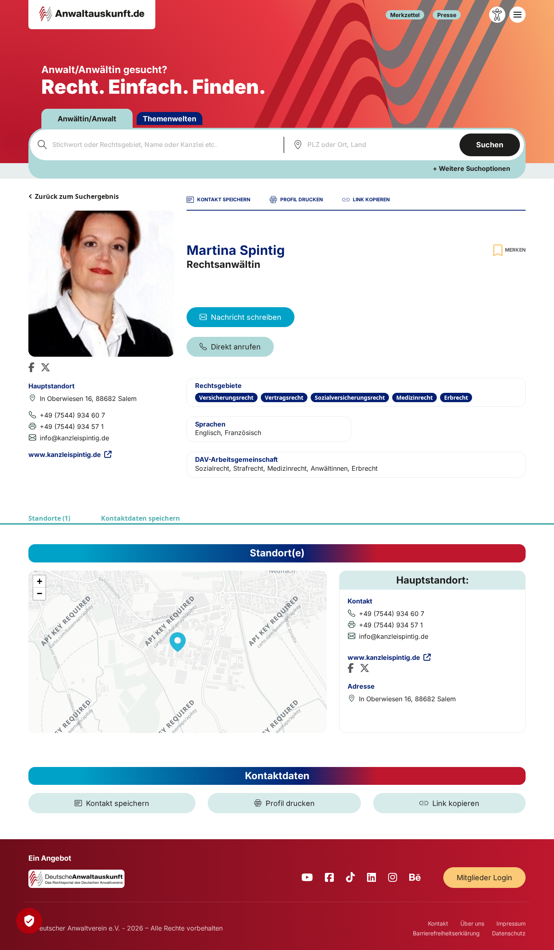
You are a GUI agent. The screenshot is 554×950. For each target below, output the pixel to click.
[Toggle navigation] (517, 14)
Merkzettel (405, 14)
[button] (178, 642)
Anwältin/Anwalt (87, 118)
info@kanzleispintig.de (74, 438)
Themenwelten (169, 118)
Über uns (472, 923)
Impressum (511, 923)
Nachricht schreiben (246, 317)
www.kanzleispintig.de (64, 454)
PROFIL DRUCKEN (301, 199)
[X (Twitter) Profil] (45, 367)
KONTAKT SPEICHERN (223, 199)
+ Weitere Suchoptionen (471, 168)
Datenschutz (509, 933)
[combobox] (155, 145)
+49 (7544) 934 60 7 (72, 415)
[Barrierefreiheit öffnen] (497, 14)
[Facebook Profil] (31, 367)
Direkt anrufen (236, 347)
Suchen (489, 144)
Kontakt (438, 923)
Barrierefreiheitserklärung (446, 933)
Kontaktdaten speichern (140, 518)
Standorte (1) (49, 518)
